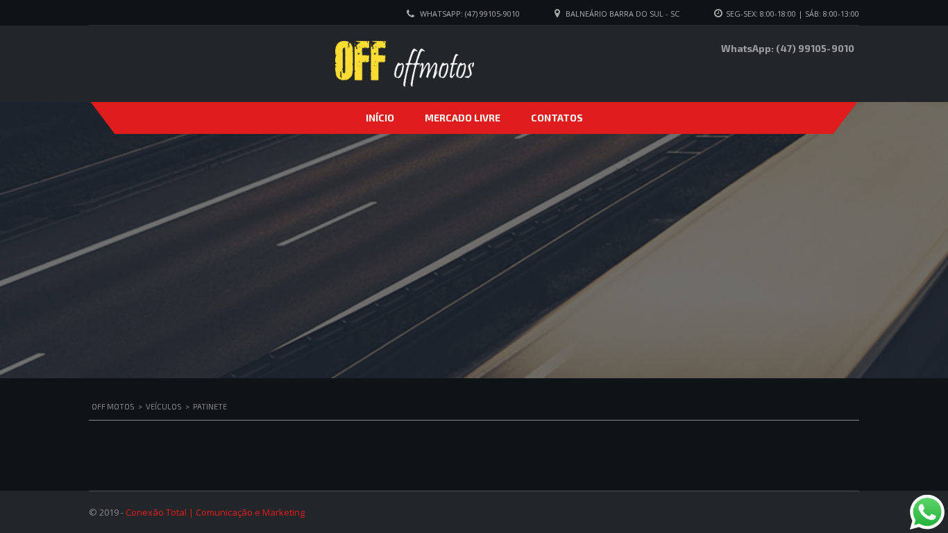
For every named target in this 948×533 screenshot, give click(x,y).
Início (380, 118)
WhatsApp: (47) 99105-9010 (470, 13)
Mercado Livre (462, 118)
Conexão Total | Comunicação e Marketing (215, 512)
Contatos (557, 118)
